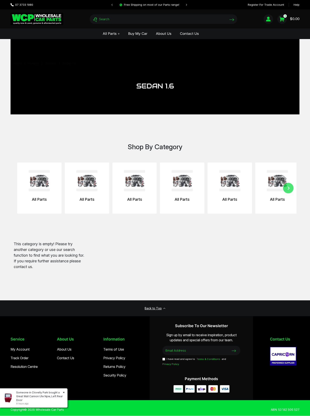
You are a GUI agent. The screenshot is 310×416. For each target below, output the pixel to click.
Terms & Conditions (208, 359)
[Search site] (231, 19)
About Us (163, 33)
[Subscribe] (233, 350)
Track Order (19, 358)
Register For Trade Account (266, 4)
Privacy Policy (114, 358)
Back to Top (153, 308)
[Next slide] (186, 5)
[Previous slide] (112, 5)
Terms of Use (113, 349)
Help (296, 4)
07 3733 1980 (24, 4)
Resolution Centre (24, 367)
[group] (39, 188)
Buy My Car (137, 33)
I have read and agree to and (194, 362)
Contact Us (189, 33)
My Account (20, 349)
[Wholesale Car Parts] (37, 19)
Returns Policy (114, 367)
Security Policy (114, 375)
